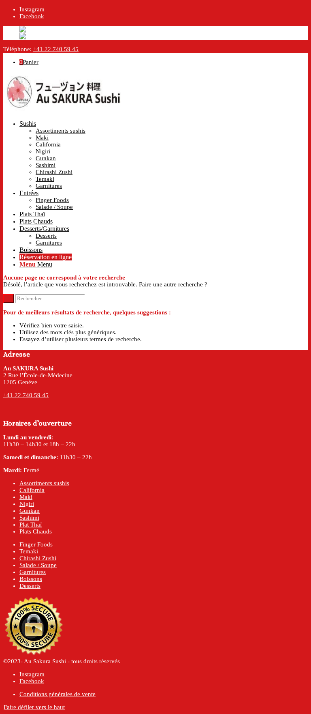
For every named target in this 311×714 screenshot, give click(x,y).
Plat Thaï (30, 524)
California (32, 490)
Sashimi (29, 517)
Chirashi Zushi (37, 558)
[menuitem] (163, 154)
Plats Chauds (35, 531)
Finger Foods (36, 544)
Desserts (29, 586)
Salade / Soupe (38, 565)
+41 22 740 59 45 (56, 49)
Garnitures (32, 572)
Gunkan (29, 511)
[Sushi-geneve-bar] (64, 110)
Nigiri (26, 504)
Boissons (30, 579)
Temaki (28, 551)
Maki (25, 497)
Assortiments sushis (44, 483)
